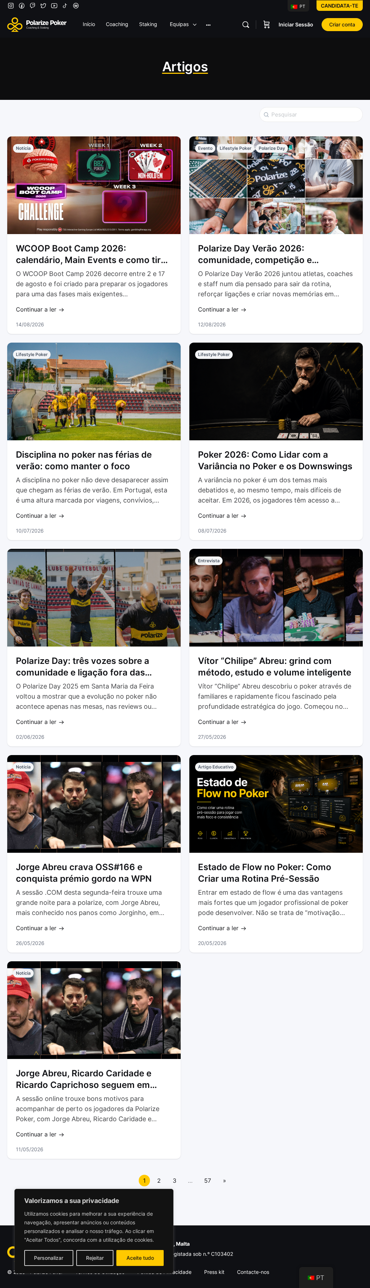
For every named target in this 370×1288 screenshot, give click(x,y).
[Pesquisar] (245, 24)
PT (301, 6)
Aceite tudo (140, 1258)
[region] (93, 1231)
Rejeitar (95, 1258)
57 (207, 1180)
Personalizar (48, 1258)
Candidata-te (339, 6)
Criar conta (342, 24)
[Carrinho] (266, 25)
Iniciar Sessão (296, 24)
